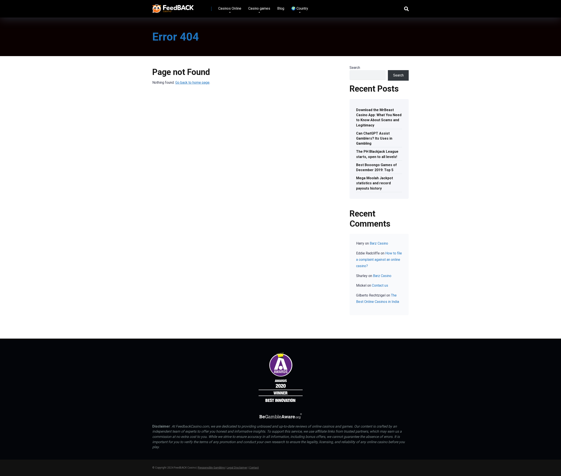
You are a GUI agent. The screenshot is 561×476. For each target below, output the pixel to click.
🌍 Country (299, 8)
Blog (280, 8)
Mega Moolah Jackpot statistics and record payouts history (374, 183)
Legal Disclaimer (237, 467)
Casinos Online (229, 8)
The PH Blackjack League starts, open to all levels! (377, 154)
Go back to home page (192, 82)
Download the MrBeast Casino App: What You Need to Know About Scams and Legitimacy (378, 117)
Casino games (259, 8)
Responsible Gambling (211, 467)
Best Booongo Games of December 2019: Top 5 (376, 167)
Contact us (380, 285)
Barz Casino (379, 243)
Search (355, 68)
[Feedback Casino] (173, 7)
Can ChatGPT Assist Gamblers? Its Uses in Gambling (374, 138)
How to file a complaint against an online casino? (379, 259)
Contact (254, 467)
